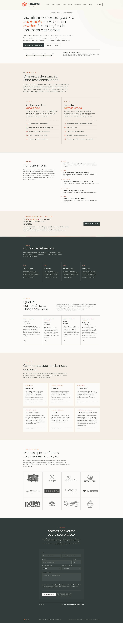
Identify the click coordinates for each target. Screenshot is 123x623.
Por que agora (56, 4)
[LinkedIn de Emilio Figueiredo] (24, 341)
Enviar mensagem (49, 594)
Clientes (85, 4)
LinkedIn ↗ (96, 619)
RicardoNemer (47, 324)
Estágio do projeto (67, 565)
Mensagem (47, 572)
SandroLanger (66, 322)
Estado (74, 559)
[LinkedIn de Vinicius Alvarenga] (83, 341)
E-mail (64, 552)
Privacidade (88, 619)
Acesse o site (29, 403)
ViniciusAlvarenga (86, 324)
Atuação (48, 4)
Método (64, 4)
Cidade (43, 559)
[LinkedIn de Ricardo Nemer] (45, 341)
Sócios (70, 4)
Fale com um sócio (53, 45)
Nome (43, 552)
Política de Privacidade (59, 584)
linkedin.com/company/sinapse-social (72, 604)
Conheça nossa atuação (32, 45)
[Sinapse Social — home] (31, 5)
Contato (99, 4)
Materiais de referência (76, 619)
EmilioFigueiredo (27, 322)
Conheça (79, 429)
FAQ (90, 4)
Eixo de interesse (47, 565)
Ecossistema (77, 4)
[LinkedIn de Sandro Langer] (64, 341)
